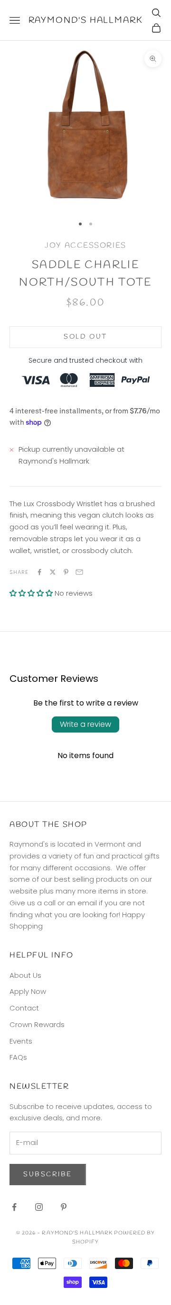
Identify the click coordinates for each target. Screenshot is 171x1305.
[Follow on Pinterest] (63, 1207)
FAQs (18, 1057)
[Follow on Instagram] (39, 1207)
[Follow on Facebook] (14, 1207)
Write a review (85, 724)
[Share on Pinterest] (66, 572)
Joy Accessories (85, 245)
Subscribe (47, 1174)
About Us (25, 975)
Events (21, 1041)
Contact (24, 1008)
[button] (31, 593)
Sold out (85, 336)
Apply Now (28, 991)
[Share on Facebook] (39, 572)
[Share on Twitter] (53, 572)
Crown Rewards (37, 1024)
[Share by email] (79, 572)
